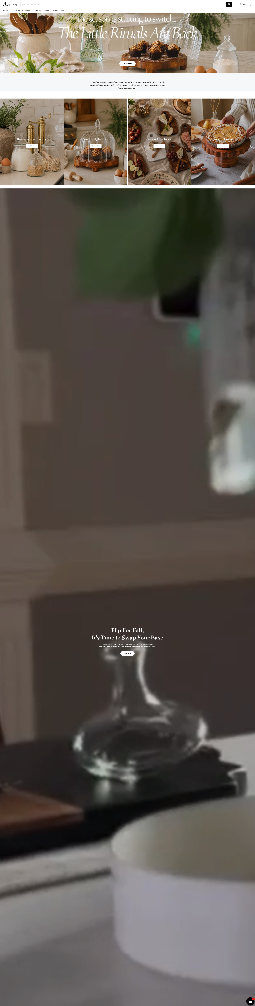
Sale (72, 10)
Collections (17, 10)
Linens (37, 10)
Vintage (47, 10)
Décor (54, 10)
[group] (32, 142)
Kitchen (28, 10)
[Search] (229, 4)
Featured (5, 10)
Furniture (64, 10)
